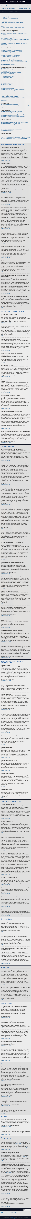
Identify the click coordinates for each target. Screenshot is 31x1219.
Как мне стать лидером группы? (7, 88)
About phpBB (24, 1147)
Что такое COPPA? (5, 17)
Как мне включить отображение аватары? (9, 40)
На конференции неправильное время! (9, 35)
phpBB (23, 375)
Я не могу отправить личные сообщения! (9, 96)
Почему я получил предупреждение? (8, 59)
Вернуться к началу (6, 160)
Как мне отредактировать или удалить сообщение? (11, 50)
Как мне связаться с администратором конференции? (12, 139)
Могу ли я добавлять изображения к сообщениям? (11, 72)
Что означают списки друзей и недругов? (9, 104)
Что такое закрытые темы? (6, 77)
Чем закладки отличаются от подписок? (9, 120)
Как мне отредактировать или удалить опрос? (10, 55)
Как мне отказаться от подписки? (8, 124)
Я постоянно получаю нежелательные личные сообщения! (13, 97)
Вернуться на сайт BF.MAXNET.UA (10, 1212)
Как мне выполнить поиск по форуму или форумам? (12, 111)
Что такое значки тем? (5, 78)
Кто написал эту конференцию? (7, 134)
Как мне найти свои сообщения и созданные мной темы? (13, 116)
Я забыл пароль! (4, 23)
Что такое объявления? (6, 74)
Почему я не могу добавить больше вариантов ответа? (12, 54)
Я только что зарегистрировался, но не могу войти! (11, 19)
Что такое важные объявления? (7, 73)
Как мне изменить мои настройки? (8, 31)
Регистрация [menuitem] (23, 5)
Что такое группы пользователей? (8, 85)
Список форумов (23, 1212)
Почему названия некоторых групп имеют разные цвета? (13, 89)
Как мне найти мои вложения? (7, 130)
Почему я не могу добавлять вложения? (9, 57)
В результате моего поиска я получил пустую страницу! (12, 114)
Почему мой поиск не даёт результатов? (9, 112)
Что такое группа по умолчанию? (8, 90)
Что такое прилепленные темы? (7, 76)
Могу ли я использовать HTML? (7, 69)
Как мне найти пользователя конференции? (10, 115)
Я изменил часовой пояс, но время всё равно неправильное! (14, 36)
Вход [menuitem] (29, 5)
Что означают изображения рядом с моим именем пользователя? (15, 39)
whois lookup (9, 1172)
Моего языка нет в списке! (6, 38)
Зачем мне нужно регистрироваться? (9, 16)
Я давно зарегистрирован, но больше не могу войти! (12, 22)
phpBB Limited (18, 1143)
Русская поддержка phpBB (15, 1218)
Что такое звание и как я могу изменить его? (10, 42)
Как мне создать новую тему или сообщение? (10, 48)
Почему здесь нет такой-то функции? (9, 135)
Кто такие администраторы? (7, 83)
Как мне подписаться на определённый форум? (11, 123)
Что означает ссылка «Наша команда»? (9, 92)
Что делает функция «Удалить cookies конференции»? (12, 27)
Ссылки (4, 5)
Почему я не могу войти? (6, 21)
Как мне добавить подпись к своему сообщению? (11, 51)
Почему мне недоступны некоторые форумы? (10, 56)
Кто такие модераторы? (6, 84)
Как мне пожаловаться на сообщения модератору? (11, 60)
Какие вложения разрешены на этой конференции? (11, 129)
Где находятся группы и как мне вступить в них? (11, 86)
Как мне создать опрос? (6, 52)
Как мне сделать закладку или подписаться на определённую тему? (15, 122)
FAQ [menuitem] (8, 5)
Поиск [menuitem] (29, 8)
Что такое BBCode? (5, 68)
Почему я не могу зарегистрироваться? (9, 18)
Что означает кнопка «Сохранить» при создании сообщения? (14, 61)
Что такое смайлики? (5, 71)
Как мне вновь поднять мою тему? (8, 64)
